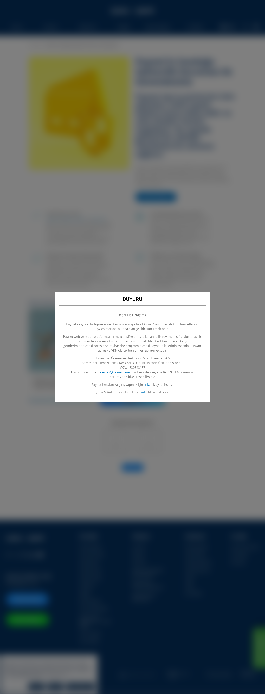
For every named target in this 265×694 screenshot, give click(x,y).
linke (147, 384)
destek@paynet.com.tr (116, 372)
